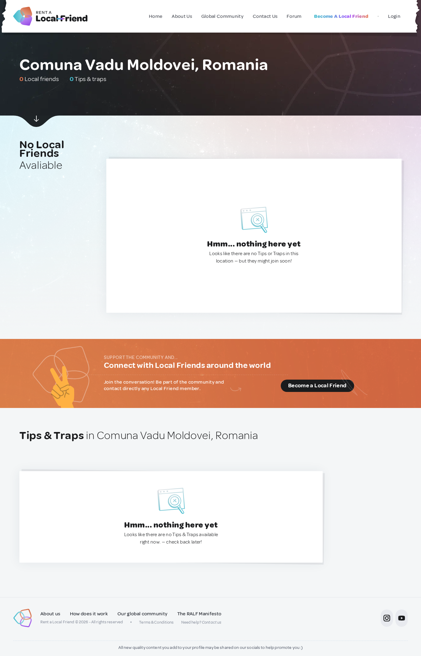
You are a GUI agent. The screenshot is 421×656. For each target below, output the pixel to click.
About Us (182, 16)
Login (394, 16)
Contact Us (265, 16)
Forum (294, 16)
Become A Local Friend (341, 16)
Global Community (222, 16)
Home (155, 16)
